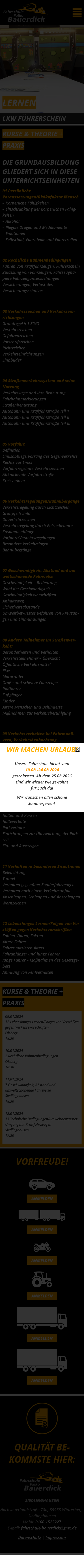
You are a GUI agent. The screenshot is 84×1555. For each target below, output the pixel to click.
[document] (42, 777)
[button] (77, 749)
